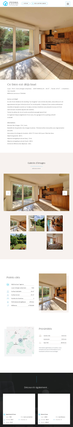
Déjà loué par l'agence (40, 3)
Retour (26, 3)
